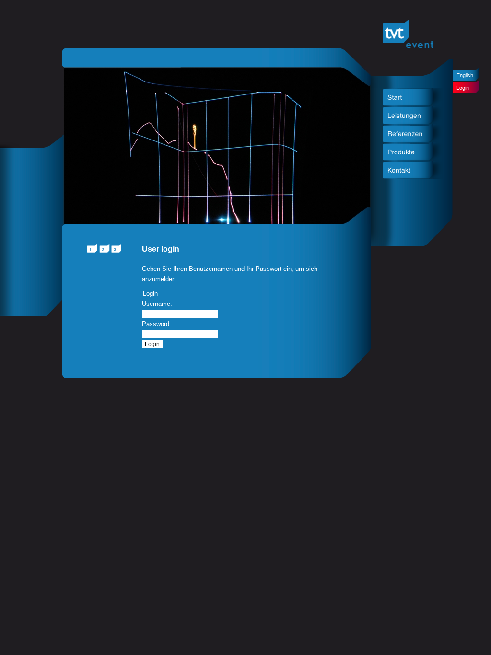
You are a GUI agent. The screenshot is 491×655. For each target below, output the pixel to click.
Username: (157, 303)
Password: (156, 324)
